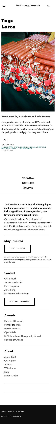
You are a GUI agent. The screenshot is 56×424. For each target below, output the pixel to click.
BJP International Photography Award (22, 336)
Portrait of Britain (12, 324)
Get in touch (10, 278)
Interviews (41, 147)
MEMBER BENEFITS (19, 301)
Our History (10, 360)
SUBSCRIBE (20, 411)
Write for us (10, 368)
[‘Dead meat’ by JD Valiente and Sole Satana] (28, 71)
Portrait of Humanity (14, 321)
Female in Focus (12, 328)
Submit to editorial (13, 282)
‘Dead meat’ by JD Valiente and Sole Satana (25, 116)
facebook (29, 183)
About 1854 (10, 356)
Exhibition (24, 147)
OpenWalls (10, 332)
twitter (29, 188)
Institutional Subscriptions (16, 293)
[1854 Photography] (28, 6)
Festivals (32, 147)
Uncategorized (26, 148)
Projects (15, 148)
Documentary (7, 147)
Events (16, 147)
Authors (8, 364)
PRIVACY (11, 411)
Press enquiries (11, 286)
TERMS (3, 411)
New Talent (6, 148)
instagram (28, 178)
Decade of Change (13, 339)
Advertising (9, 289)
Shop (6, 371)
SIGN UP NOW (17, 248)
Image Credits (11, 375)
